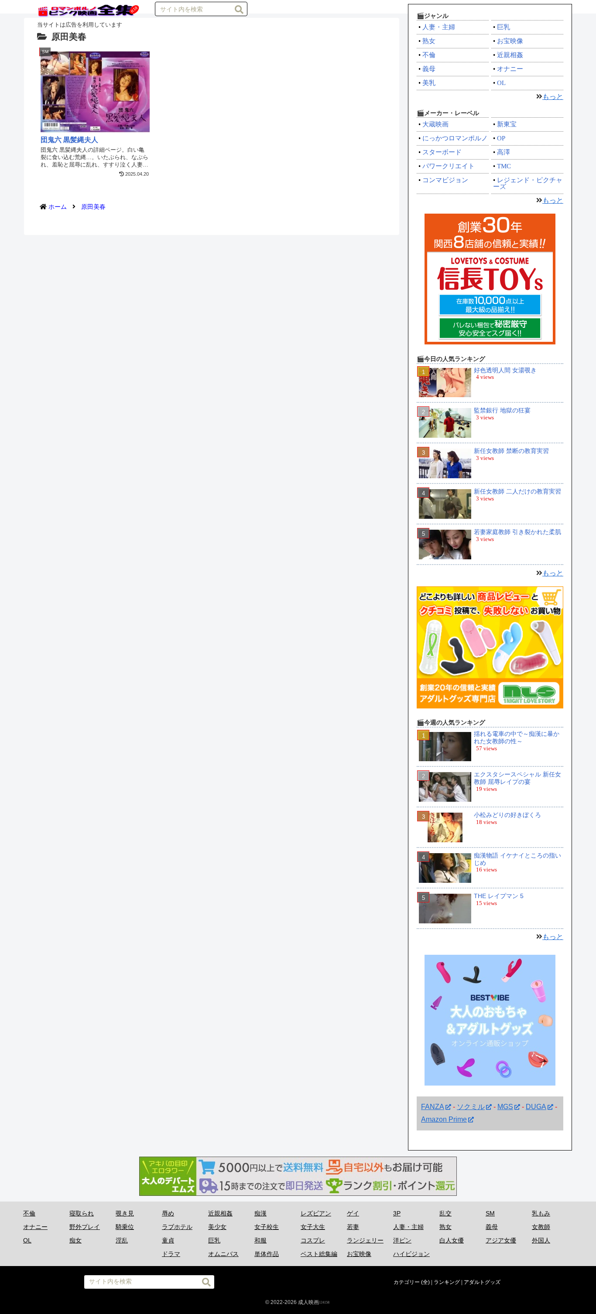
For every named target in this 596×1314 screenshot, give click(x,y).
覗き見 (125, 1213)
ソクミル (471, 1107)
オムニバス (223, 1253)
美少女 (217, 1226)
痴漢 (260, 1213)
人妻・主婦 (438, 27)
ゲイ (353, 1213)
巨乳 (503, 27)
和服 (260, 1240)
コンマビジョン (445, 180)
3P (397, 1213)
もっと (552, 96)
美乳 (428, 82)
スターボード (442, 152)
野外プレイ (84, 1226)
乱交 (445, 1213)
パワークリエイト (448, 166)
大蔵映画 (435, 124)
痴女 (75, 1240)
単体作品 (266, 1253)
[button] (239, 9)
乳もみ (541, 1213)
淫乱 (122, 1240)
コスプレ (313, 1240)
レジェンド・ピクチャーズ (527, 183)
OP (501, 138)
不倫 (428, 54)
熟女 (428, 40)
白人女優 (451, 1240)
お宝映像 (510, 40)
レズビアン (316, 1213)
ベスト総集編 (319, 1253)
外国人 (541, 1240)
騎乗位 (125, 1226)
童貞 (168, 1240)
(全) (425, 1282)
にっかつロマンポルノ (455, 138)
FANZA (432, 1107)
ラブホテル (177, 1226)
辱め (168, 1213)
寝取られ (81, 1213)
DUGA (536, 1107)
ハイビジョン (411, 1253)
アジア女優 (501, 1240)
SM (490, 1213)
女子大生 (313, 1226)
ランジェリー (365, 1240)
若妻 (353, 1226)
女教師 (541, 1226)
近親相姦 (510, 54)
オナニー (510, 68)
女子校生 (266, 1226)
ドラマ (171, 1253)
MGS (505, 1107)
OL (501, 82)
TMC (504, 166)
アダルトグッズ (482, 1282)
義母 (428, 68)
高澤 (503, 152)
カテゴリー (407, 1282)
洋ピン (402, 1240)
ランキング (447, 1282)
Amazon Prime (444, 1119)
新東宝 (507, 124)
